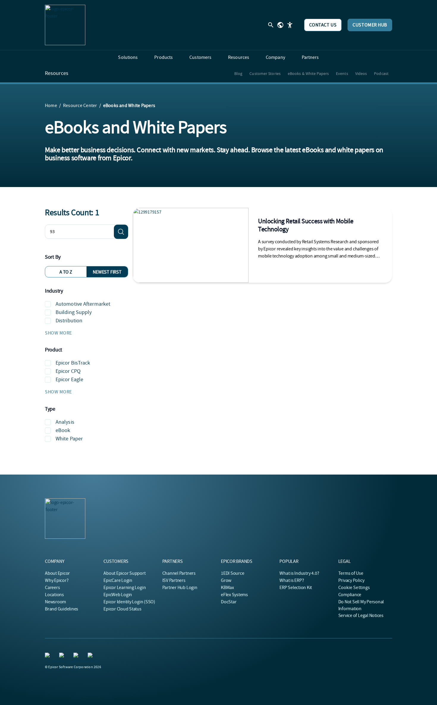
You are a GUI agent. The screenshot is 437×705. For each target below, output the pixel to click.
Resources (56, 73)
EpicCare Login (117, 580)
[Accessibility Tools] (290, 25)
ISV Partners (174, 580)
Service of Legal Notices (360, 615)
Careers (52, 588)
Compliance (349, 595)
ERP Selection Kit (295, 588)
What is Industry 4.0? (299, 573)
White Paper (69, 438)
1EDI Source (232, 573)
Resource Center (80, 106)
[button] (86, 333)
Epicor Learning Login (124, 588)
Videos (361, 73)
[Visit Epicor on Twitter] (91, 656)
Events (342, 73)
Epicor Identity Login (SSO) (129, 602)
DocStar (228, 602)
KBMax (227, 588)
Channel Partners (179, 573)
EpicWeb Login (117, 595)
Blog (238, 73)
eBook (63, 430)
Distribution (69, 320)
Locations (54, 595)
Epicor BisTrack (73, 362)
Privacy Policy (351, 580)
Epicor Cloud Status (122, 609)
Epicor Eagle (69, 379)
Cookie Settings (354, 588)
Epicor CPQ (68, 371)
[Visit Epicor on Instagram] (62, 656)
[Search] (121, 231)
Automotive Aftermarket (83, 304)
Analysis (65, 422)
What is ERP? (291, 580)
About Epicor (57, 573)
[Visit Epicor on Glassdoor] (77, 656)
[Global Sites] (280, 25)
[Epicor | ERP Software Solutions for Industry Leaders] (65, 25)
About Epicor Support (124, 573)
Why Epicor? (56, 580)
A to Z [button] (65, 272)
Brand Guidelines (61, 609)
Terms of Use (350, 573)
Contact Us (323, 25)
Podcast (381, 73)
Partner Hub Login (179, 588)
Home (51, 106)
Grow (226, 580)
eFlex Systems (234, 595)
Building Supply (74, 312)
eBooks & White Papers (308, 73)
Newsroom (55, 602)
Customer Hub (370, 25)
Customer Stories (265, 73)
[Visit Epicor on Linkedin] (48, 656)
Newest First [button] (107, 272)
